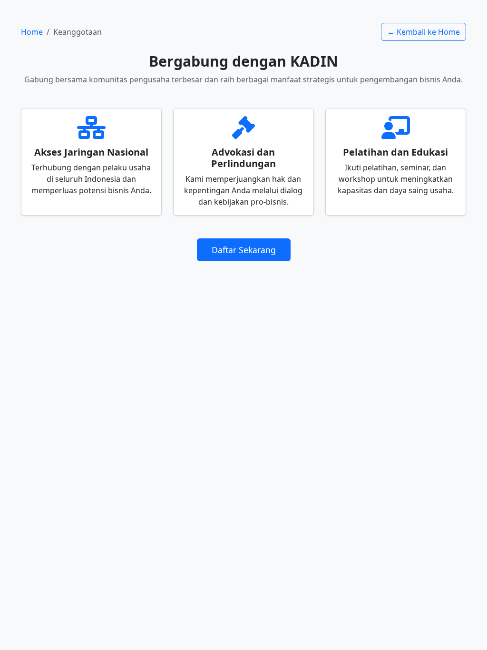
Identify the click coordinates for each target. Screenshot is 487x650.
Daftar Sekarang (244, 250)
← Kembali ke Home (423, 32)
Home (32, 32)
